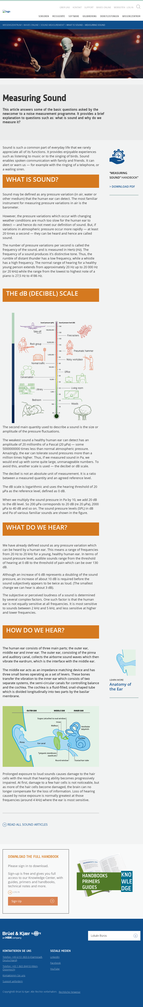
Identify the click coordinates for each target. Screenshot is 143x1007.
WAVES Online (103, 7)
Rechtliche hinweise (69, 992)
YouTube (55, 968)
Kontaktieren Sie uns (14, 975)
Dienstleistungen (109, 16)
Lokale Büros (99, 936)
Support (88, 7)
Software (74, 16)
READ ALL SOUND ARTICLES (27, 824)
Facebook (55, 963)
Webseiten (119, 7)
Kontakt (77, 7)
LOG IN (130, 7)
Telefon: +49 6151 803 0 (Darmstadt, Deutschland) (23, 958)
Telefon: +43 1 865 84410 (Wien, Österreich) (20, 968)
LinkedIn (54, 957)
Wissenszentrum (131, 16)
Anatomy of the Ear (120, 686)
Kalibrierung (90, 16)
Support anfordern (13, 981)
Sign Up (17, 901)
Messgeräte (58, 16)
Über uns (65, 7)
